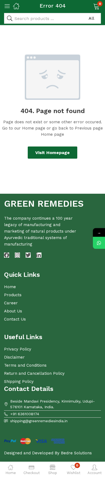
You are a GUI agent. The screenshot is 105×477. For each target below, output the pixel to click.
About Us (13, 311)
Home (10, 286)
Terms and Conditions (25, 365)
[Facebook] (6, 255)
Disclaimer (14, 357)
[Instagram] (17, 255)
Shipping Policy (19, 381)
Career (11, 303)
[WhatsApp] (99, 243)
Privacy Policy (17, 349)
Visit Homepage (52, 152)
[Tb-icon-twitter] (28, 255)
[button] (89, 5)
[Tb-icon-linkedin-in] (38, 255)
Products (13, 294)
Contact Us (15, 319)
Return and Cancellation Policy (34, 373)
